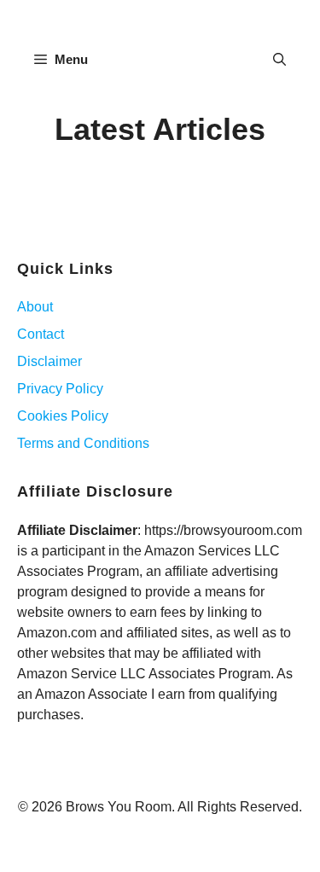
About (35, 306)
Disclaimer (49, 361)
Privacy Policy (60, 388)
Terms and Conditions (83, 443)
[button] (279, 59)
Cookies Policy (62, 416)
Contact (40, 334)
